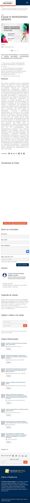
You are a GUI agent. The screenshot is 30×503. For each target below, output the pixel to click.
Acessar (8, 349)
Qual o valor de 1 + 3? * (7, 256)
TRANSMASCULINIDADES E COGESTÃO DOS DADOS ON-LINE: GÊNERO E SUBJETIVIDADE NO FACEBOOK (16, 357)
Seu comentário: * (5, 245)
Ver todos (3, 449)
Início (2, 7)
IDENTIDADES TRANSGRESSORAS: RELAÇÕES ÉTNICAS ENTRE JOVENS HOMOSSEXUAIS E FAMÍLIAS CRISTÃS (16, 370)
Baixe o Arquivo (8, 223)
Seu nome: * (4, 234)
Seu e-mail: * (4, 239)
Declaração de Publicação (21, 223)
